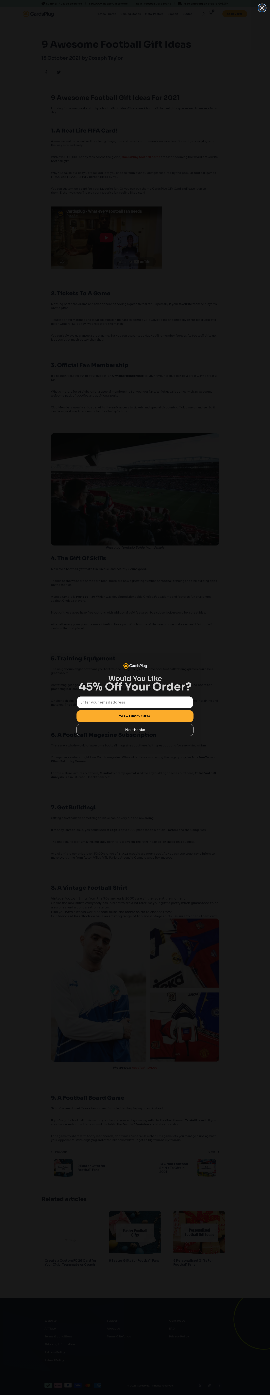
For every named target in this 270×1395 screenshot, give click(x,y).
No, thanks (135, 730)
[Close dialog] (262, 8)
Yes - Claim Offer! (135, 716)
